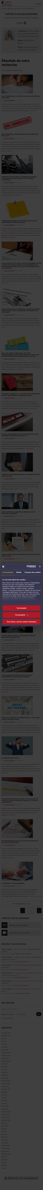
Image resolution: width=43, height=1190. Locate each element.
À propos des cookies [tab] (33, 572)
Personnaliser (20, 615)
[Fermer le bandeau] (40, 566)
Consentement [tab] (7, 572)
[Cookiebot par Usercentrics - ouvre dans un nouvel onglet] (27, 566)
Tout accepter (22, 608)
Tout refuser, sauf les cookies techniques (21, 622)
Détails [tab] (18, 572)
